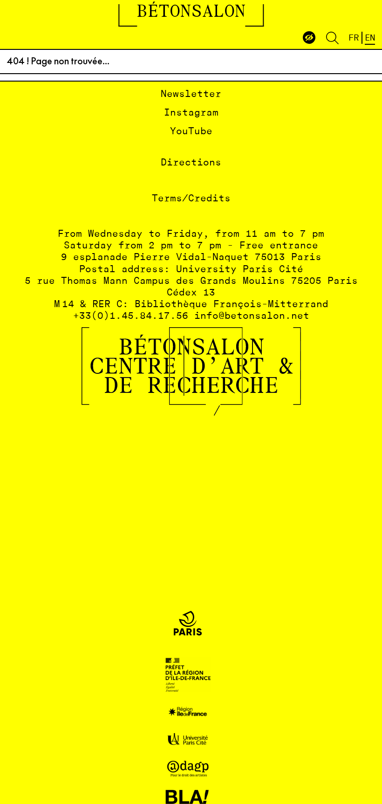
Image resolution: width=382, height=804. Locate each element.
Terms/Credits (191, 199)
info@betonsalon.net (251, 316)
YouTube (191, 132)
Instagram (191, 113)
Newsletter (191, 94)
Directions (191, 163)
